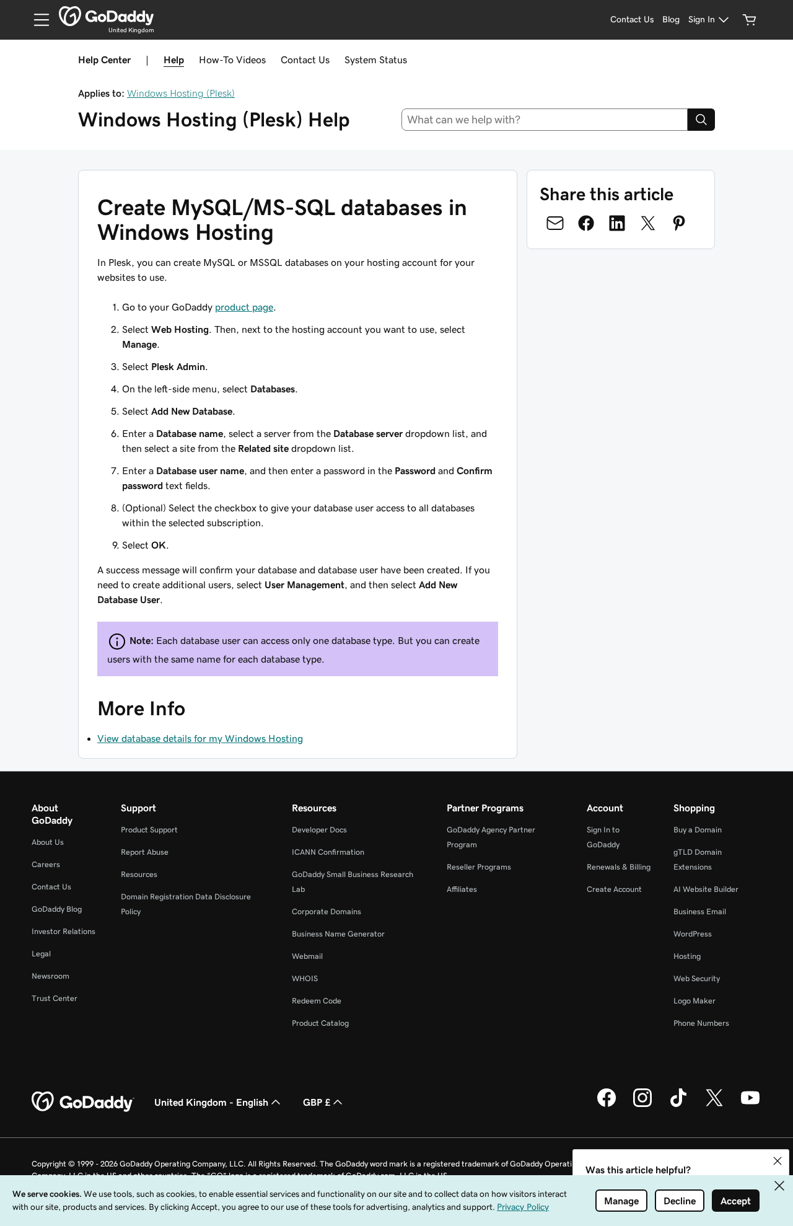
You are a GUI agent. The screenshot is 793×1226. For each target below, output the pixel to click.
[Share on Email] (555, 223)
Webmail (307, 956)
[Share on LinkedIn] (617, 223)
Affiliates (462, 889)
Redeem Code (316, 1001)
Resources (139, 874)
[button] (777, 1161)
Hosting (687, 956)
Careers (46, 864)
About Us (48, 842)
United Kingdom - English (211, 1102)
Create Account (614, 889)
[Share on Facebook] (586, 223)
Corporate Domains (326, 911)
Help (174, 59)
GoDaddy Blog (57, 909)
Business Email (699, 911)
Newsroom (50, 976)
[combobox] (545, 119)
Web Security (696, 978)
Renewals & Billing (619, 867)
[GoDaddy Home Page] (83, 1102)
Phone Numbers (701, 1023)
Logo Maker (694, 1001)
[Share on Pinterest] (679, 223)
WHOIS (305, 978)
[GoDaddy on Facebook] (606, 1105)
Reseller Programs (479, 867)
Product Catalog (320, 1023)
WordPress (692, 934)
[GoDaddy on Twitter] (714, 1105)
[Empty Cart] (749, 20)
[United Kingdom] (106, 16)
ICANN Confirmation (328, 852)
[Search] (701, 119)
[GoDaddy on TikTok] (678, 1105)
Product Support (149, 830)
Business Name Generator (338, 934)
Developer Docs (319, 830)
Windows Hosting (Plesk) (181, 93)
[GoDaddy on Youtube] (750, 1105)
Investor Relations (63, 931)
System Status (375, 59)
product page (244, 307)
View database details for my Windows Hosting (200, 738)
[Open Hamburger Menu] (37, 20)
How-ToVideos (232, 59)
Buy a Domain (697, 830)
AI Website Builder (705, 889)
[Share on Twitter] (648, 223)
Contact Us (305, 59)
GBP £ (316, 1102)
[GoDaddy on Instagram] (642, 1105)
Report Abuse (145, 852)
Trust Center (54, 998)
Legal (41, 954)
